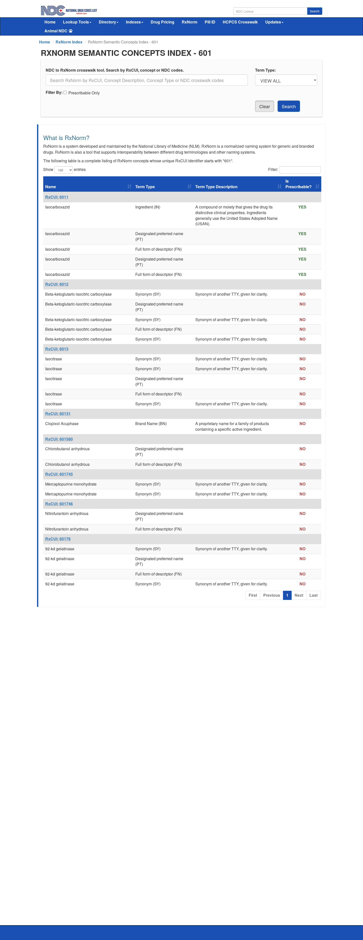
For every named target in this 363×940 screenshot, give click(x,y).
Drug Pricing (162, 22)
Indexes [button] (133, 22)
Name (50, 186)
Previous (271, 595)
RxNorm (189, 22)
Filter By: (54, 92)
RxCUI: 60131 (58, 413)
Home (50, 22)
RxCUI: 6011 (56, 197)
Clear (264, 106)
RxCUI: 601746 (59, 504)
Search (315, 11)
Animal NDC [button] (55, 31)
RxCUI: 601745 (59, 474)
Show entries (64, 169)
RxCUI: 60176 (58, 539)
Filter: (273, 169)
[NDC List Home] (69, 10)
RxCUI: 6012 (56, 284)
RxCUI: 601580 (59, 439)
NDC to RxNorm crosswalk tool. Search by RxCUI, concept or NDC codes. (115, 70)
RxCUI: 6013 (56, 349)
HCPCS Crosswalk (240, 22)
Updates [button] (273, 22)
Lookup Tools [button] (76, 22)
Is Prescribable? (298, 183)
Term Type (145, 186)
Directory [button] (107, 22)
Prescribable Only (84, 93)
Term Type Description (216, 186)
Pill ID (210, 22)
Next (299, 595)
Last (313, 595)
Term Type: (265, 70)
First (253, 595)
